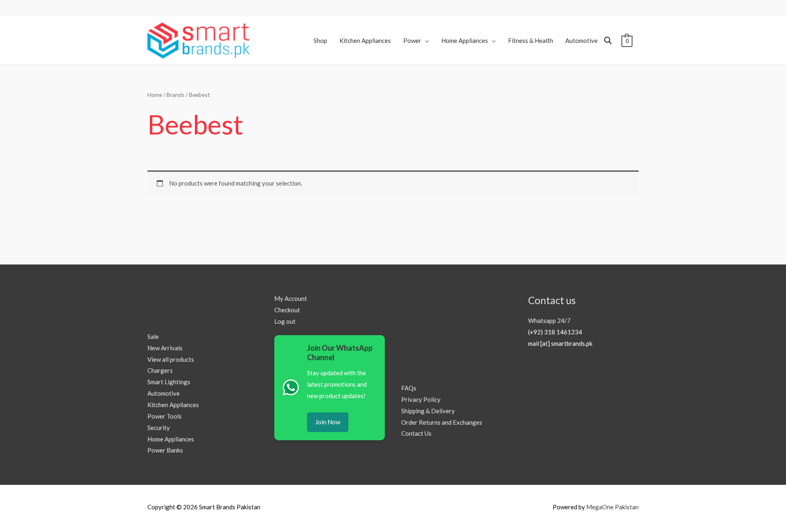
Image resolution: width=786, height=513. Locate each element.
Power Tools (164, 416)
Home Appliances (170, 439)
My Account (290, 298)
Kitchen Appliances (173, 404)
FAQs (408, 388)
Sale (153, 336)
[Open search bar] (608, 40)
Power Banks (165, 450)
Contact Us (416, 433)
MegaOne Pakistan (612, 507)
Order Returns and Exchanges (441, 422)
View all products (170, 359)
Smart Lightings (168, 381)
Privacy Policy (420, 399)
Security (158, 427)
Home (154, 94)
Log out (285, 321)
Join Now (327, 422)
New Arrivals (165, 348)
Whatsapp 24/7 (549, 320)
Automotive (163, 393)
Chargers (160, 370)
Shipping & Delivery (428, 410)
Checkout (287, 310)
